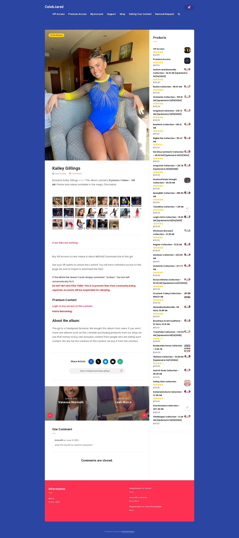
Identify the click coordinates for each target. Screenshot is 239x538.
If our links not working (65, 242)
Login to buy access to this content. (72, 306)
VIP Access (59, 14)
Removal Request (164, 14)
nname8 (133, 497)
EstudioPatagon (128, 532)
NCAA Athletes (56, 35)
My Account (96, 14)
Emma (148, 488)
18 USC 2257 (54, 502)
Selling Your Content (140, 14)
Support (111, 14)
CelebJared (54, 7)
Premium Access (77, 14)
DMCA (51, 498)
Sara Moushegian (153, 506)
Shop (122, 14)
